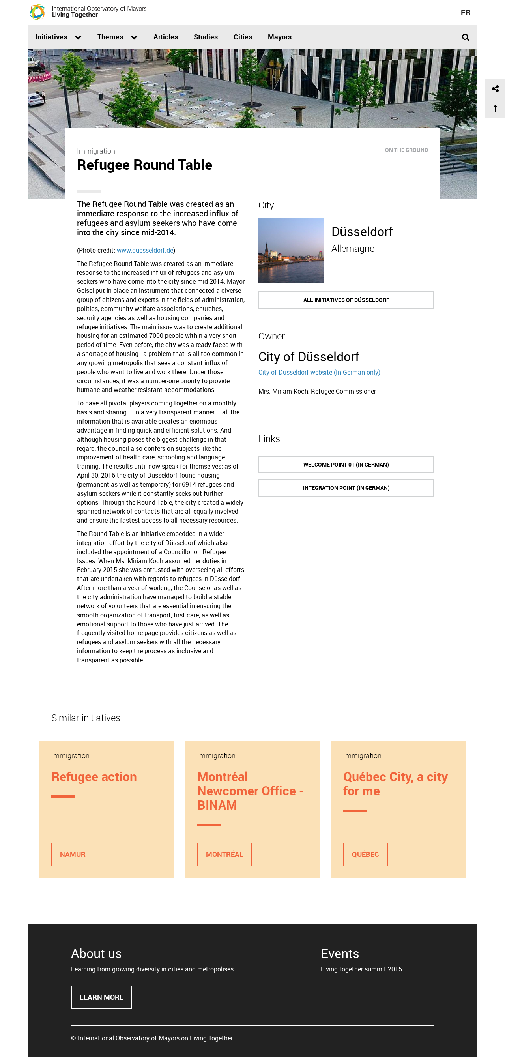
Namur (73, 854)
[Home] (89, 12)
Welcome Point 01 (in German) (346, 464)
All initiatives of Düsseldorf (346, 300)
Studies (206, 36)
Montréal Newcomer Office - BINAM (250, 790)
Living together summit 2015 (361, 969)
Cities (243, 36)
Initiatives (52, 36)
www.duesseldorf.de (145, 250)
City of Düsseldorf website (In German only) (319, 372)
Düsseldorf (362, 231)
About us (96, 953)
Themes (111, 36)
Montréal (224, 854)
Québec (365, 854)
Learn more (106, 1000)
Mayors (280, 36)
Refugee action (94, 776)
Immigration (96, 151)
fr (466, 12)
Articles (165, 36)
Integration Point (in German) (346, 487)
